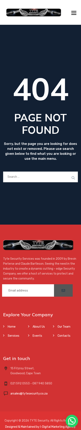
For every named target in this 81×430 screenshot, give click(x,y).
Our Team (64, 326)
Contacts (64, 336)
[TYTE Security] (33, 12)
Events (37, 336)
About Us (39, 326)
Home (12, 326)
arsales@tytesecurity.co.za (29, 393)
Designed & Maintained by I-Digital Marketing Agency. (40, 427)
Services (13, 336)
